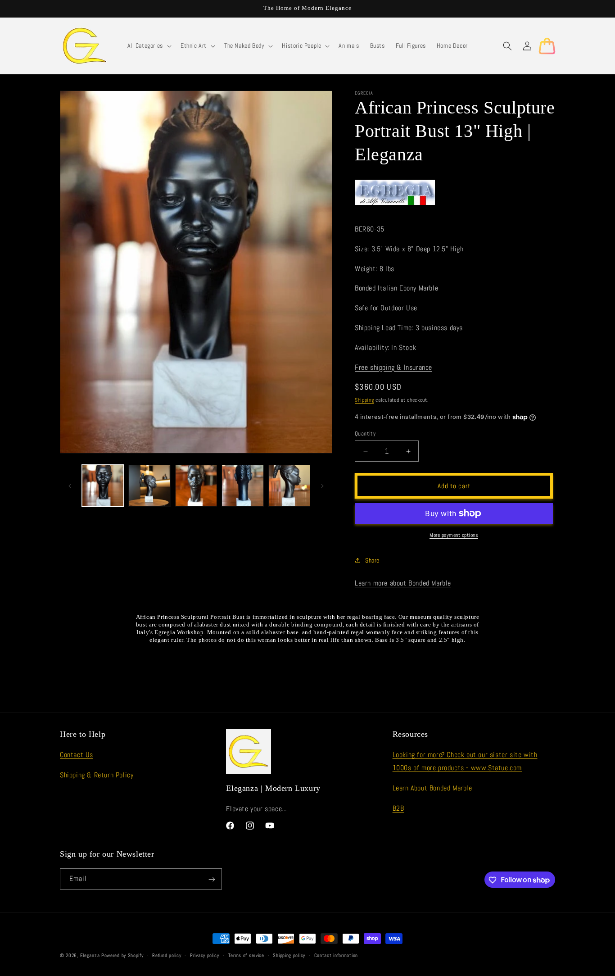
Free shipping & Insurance (393, 367)
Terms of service (246, 955)
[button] (148, 45)
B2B (398, 808)
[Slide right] (322, 486)
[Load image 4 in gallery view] (242, 486)
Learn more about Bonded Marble (403, 583)
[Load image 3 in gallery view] (196, 486)
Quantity (365, 433)
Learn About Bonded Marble (432, 788)
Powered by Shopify (122, 955)
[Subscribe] (212, 879)
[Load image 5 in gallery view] (289, 486)
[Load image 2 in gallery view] (149, 486)
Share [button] (372, 560)
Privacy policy (204, 955)
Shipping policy (289, 955)
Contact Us (76, 754)
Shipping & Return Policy (96, 775)
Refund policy (166, 955)
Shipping (364, 400)
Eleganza (90, 955)
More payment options (454, 535)
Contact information (336, 955)
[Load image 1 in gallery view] (103, 486)
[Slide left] (70, 486)
